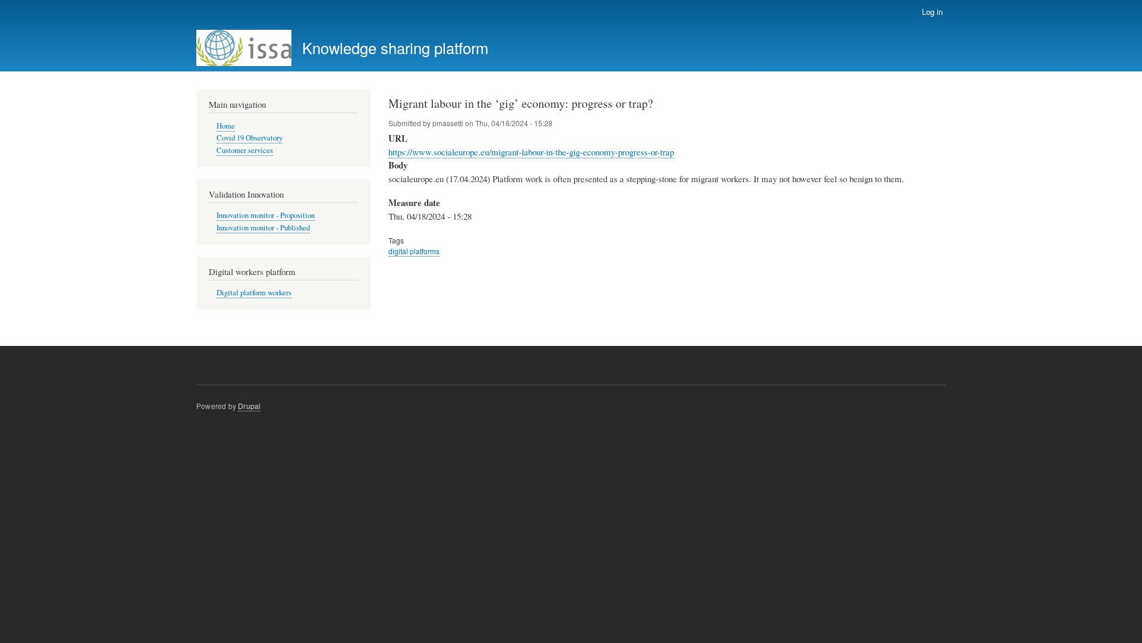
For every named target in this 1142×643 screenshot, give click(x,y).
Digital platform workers (254, 293)
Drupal (249, 406)
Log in (932, 11)
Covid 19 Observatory (250, 138)
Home (226, 126)
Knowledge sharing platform (395, 47)
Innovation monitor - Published (263, 228)
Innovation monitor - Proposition (266, 215)
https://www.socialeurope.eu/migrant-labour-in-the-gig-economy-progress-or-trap (531, 152)
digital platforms (414, 251)
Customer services (245, 150)
